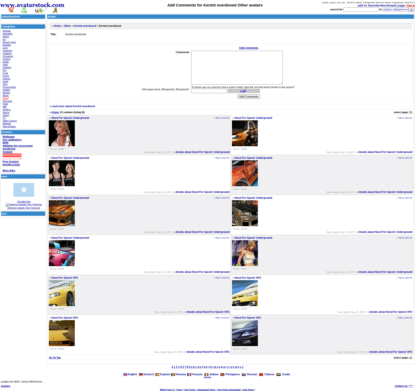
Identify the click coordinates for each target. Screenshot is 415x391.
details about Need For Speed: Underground (203, 152)
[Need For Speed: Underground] (62, 145)
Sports (6, 112)
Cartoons (7, 50)
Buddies (7, 45)
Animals (7, 31)
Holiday (6, 90)
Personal (7, 101)
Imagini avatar (11, 164)
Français (197, 374)
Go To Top (55, 357)
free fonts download (229, 389)
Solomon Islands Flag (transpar (23, 208)
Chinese (269, 374)
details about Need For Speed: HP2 (208, 312)
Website (7, 123)
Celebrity (7, 53)
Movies (6, 92)
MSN (5, 142)
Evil (4, 70)
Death (6, 61)
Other (6, 98)
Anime (6, 36)
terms (207, 377)
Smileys (7, 109)
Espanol (164, 374)
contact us (401, 386)
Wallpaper (9, 136)
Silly (5, 106)
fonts (179, 389)
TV (4, 118)
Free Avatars (11, 161)
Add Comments (248, 47)
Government (9, 87)
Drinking (7, 67)
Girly (5, 84)
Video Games (10, 120)
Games (6, 78)
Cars (5, 47)
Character (8, 56)
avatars (5, 386)
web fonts (248, 389)
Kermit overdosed (85, 26)
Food (5, 73)
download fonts (206, 389)
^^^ (410, 386)
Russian (251, 374)
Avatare (8, 151)
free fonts (189, 389)
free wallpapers (12, 139)
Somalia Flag (23, 201)
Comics (7, 59)
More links (9, 170)
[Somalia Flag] (23, 199)
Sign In (411, 5)
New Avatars (9, 126)
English (132, 374)
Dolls (5, 64)
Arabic (285, 374)
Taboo (6, 115)
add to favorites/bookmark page (381, 5)
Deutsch (148, 374)
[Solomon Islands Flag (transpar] (24, 204)
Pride (5, 104)
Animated (7, 33)
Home (57, 26)
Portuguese (232, 374)
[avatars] (32, 11)
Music (6, 95)
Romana (180, 374)
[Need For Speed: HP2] (62, 305)
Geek (5, 81)
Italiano (213, 374)
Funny (6, 76)
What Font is (167, 389)
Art (4, 39)
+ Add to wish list (221, 118)
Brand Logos (9, 42)
